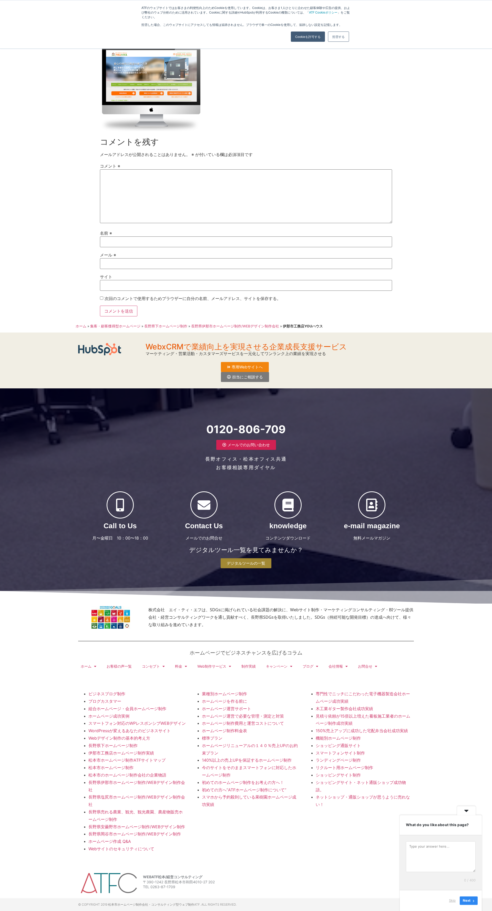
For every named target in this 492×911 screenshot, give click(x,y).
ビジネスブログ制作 (106, 693)
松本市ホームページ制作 (111, 767)
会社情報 (336, 666)
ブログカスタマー (104, 701)
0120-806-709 (246, 429)
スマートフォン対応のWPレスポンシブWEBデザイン (137, 723)
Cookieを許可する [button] (308, 36)
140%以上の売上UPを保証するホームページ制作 (247, 760)
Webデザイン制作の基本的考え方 (119, 738)
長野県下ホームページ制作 (165, 326)
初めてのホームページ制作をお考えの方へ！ (243, 782)
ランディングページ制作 (338, 760)
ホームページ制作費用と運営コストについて (243, 723)
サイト (106, 277)
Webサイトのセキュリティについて (121, 848)
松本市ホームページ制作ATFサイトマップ (127, 760)
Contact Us (204, 526)
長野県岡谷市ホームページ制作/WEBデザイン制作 (134, 833)
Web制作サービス (211, 666)
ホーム (81, 326)
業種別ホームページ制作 (224, 693)
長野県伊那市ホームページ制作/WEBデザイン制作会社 (235, 326)
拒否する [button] (338, 36)
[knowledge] (288, 505)
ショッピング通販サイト (338, 745)
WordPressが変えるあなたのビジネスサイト (129, 730)
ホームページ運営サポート (226, 708)
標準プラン (212, 738)
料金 (178, 666)
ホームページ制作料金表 (224, 730)
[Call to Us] (120, 505)
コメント (110, 166)
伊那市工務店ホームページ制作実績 (121, 752)
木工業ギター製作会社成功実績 (344, 708)
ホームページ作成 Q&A (109, 841)
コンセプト (151, 666)
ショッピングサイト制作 (338, 775)
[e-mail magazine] (371, 505)
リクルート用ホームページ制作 (344, 767)
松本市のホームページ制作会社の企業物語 (127, 775)
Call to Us (120, 526)
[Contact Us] (204, 505)
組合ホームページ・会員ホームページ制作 (127, 708)
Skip (452, 900)
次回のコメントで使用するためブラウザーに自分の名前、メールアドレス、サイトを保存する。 (193, 298)
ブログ (308, 666)
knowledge (288, 526)
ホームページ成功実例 (108, 716)
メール (108, 255)
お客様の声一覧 (119, 666)
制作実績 (248, 666)
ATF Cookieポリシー (323, 12)
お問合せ (365, 666)
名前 (106, 233)
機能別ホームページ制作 (338, 738)
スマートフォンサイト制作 (340, 752)
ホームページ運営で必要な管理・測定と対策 (243, 716)
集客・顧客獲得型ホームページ (115, 326)
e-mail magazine (372, 526)
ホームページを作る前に (224, 701)
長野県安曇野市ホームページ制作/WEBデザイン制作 (136, 826)
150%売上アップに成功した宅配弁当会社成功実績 (362, 730)
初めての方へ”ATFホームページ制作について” (244, 789)
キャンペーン (277, 666)
